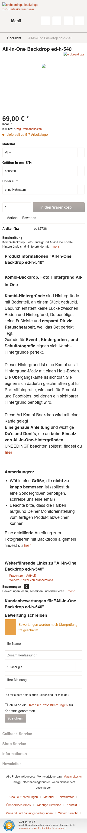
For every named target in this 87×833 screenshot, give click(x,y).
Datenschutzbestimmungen (48, 705)
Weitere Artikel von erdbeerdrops (30, 580)
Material (48, 796)
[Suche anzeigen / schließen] (45, 21)
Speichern (15, 718)
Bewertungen (11, 586)
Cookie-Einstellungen (24, 796)
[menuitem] (11, 21)
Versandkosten (73, 776)
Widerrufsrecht (68, 813)
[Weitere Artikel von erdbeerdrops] (74, 56)
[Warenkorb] (79, 21)
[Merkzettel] (56, 21)
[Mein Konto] (68, 21)
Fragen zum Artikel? (22, 575)
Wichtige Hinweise (48, 805)
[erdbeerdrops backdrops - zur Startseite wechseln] (23, 14)
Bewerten (28, 217)
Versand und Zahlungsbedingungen (29, 813)
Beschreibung (12, 237)
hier (8, 452)
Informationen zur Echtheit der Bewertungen (42, 828)
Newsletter (67, 796)
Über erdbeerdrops (18, 805)
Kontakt (72, 805)
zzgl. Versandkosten (29, 129)
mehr (55, 246)
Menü (16, 20)
